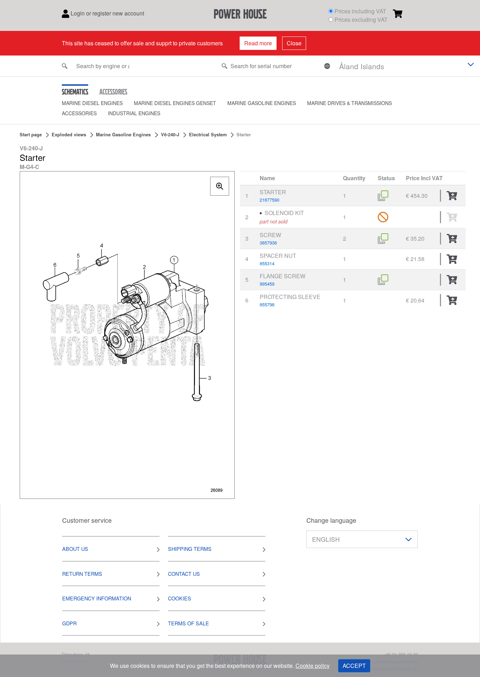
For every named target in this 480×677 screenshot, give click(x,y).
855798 (267, 304)
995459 (267, 283)
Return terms (82, 573)
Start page (31, 134)
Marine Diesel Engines (92, 102)
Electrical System (208, 134)
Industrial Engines (134, 113)
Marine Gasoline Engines (261, 102)
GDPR (69, 623)
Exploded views (69, 134)
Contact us (184, 573)
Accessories (79, 113)
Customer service (87, 520)
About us (75, 548)
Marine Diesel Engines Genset (175, 102)
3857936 (268, 242)
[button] (98, 103)
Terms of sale (188, 623)
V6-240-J (170, 134)
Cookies (179, 598)
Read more (258, 43)
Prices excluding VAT (361, 19)
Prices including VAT (360, 11)
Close (294, 43)
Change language (331, 520)
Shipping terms (190, 548)
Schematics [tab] (75, 91)
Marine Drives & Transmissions (349, 102)
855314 (267, 263)
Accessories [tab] (113, 91)
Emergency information (96, 598)
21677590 (269, 199)
